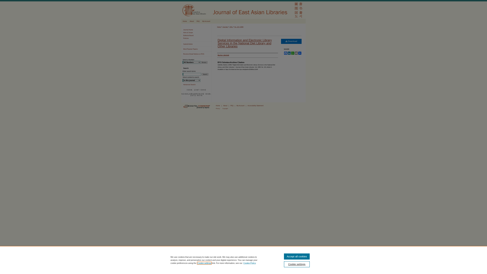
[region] (243, 260)
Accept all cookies (297, 256)
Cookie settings (204, 263)
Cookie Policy (249, 263)
